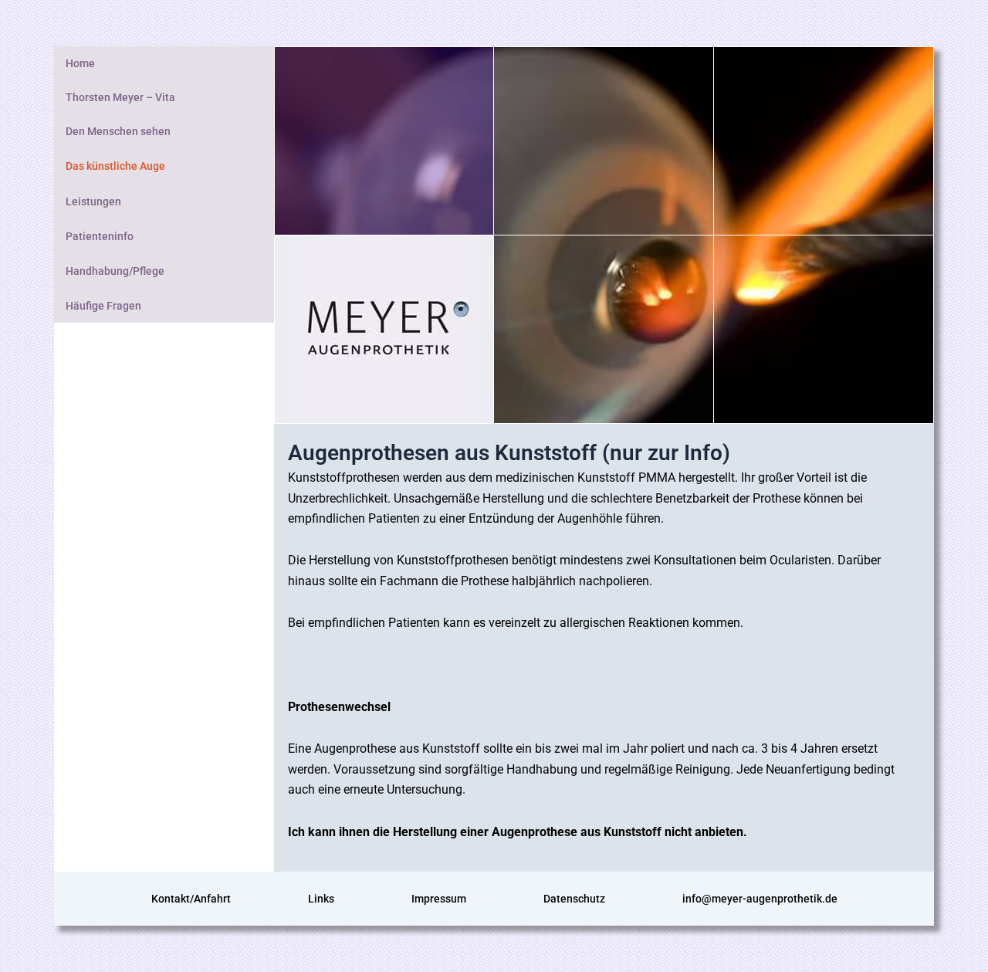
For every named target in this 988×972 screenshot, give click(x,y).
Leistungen (93, 201)
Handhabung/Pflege (115, 271)
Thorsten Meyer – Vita (120, 97)
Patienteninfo (100, 236)
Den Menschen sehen (118, 131)
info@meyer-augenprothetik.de (759, 898)
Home (80, 63)
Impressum (438, 898)
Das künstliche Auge (115, 166)
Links (321, 898)
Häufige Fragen (103, 306)
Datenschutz (574, 898)
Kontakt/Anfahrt (191, 898)
